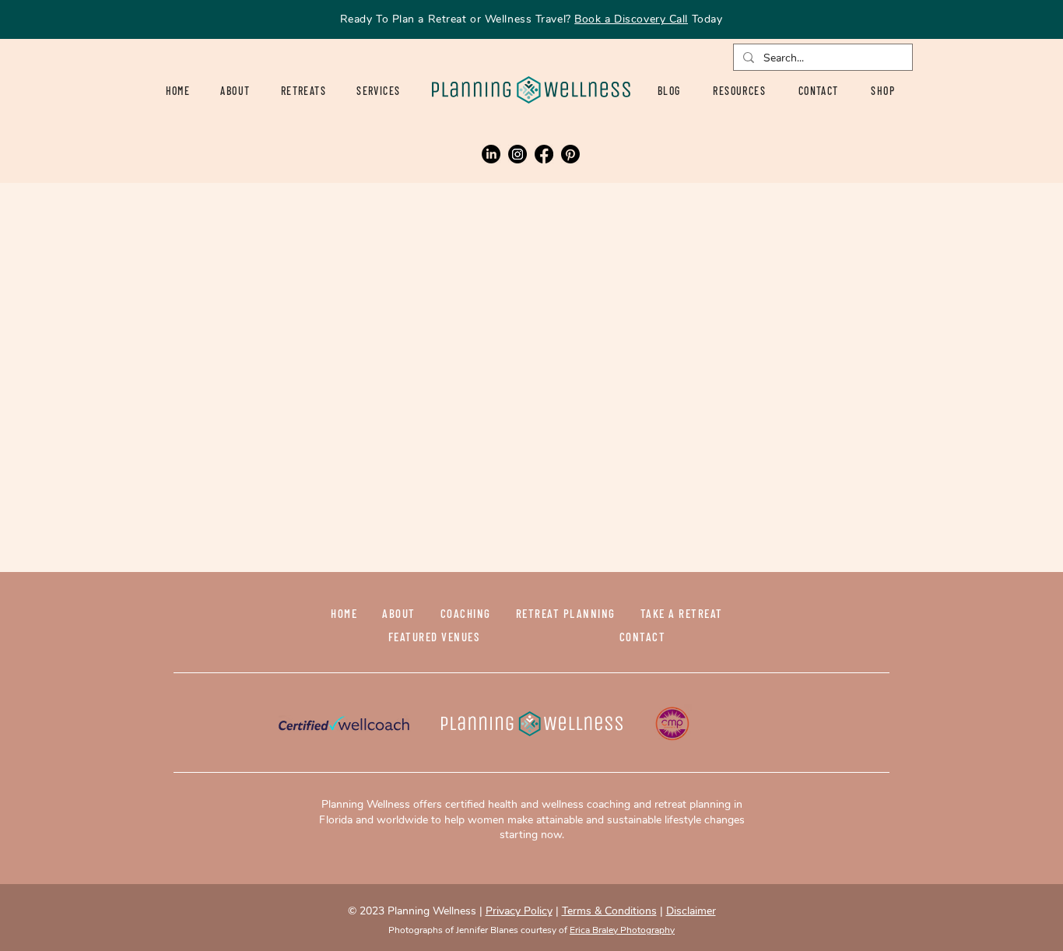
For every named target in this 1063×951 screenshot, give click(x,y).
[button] (303, 90)
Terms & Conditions (609, 911)
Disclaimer (691, 911)
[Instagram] (517, 154)
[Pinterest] (570, 154)
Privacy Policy (519, 911)
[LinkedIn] (491, 154)
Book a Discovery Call (631, 19)
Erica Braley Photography (622, 930)
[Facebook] (544, 154)
